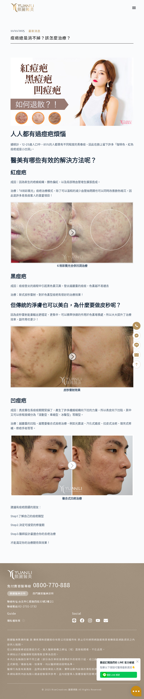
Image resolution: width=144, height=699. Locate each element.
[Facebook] (82, 620)
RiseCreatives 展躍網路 (65, 689)
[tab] (17, 593)
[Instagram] (90, 620)
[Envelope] (106, 620)
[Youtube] (98, 620)
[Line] (74, 620)
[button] (134, 8)
